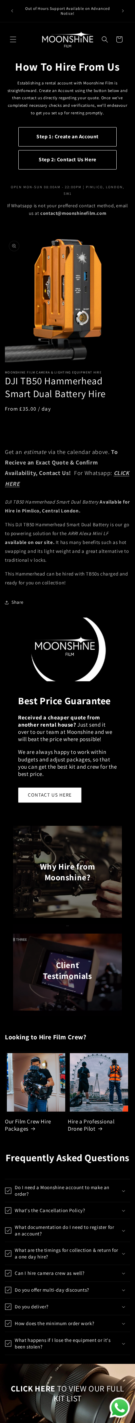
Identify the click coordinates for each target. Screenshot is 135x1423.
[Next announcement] (123, 11)
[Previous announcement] (12, 11)
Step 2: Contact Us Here (67, 159)
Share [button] (17, 602)
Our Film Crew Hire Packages (28, 1125)
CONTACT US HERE (50, 795)
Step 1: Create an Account (67, 136)
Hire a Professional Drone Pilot (91, 1125)
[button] (13, 39)
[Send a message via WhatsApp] (120, 1408)
